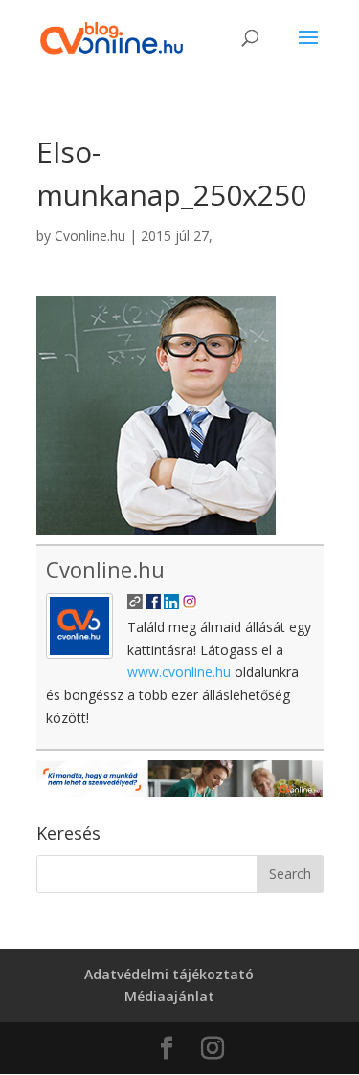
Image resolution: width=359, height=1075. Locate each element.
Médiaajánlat (169, 996)
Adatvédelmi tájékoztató (169, 974)
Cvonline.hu (90, 236)
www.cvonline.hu (179, 672)
